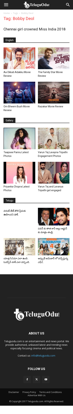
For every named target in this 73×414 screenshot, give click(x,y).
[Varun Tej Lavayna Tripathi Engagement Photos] (54, 138)
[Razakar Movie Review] (54, 92)
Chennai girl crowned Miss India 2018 (35, 29)
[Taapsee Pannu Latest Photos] (19, 138)
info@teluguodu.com (43, 355)
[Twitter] (36, 379)
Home (7, 13)
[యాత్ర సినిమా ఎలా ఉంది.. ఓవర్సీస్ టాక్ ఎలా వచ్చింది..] (19, 246)
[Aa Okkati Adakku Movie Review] (19, 58)
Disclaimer (14, 392)
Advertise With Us (36, 395)
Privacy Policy (29, 392)
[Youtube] (45, 379)
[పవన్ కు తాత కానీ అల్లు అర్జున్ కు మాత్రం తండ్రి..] (54, 216)
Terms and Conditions (50, 392)
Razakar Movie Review (50, 106)
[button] (6, 5)
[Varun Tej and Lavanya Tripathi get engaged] (54, 173)
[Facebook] (27, 379)
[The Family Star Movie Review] (54, 58)
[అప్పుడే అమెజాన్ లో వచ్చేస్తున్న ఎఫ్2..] (54, 246)
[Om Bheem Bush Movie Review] (19, 92)
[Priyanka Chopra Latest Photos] (19, 173)
